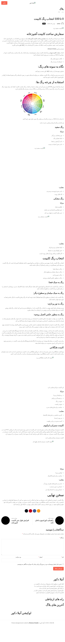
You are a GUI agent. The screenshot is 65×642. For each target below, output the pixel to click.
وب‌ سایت (18, 557)
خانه (63, 12)
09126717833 (52, 49)
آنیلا (48, 71)
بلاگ (59, 12)
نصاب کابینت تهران (54, 52)
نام (62, 557)
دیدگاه (61, 537)
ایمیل (40, 557)
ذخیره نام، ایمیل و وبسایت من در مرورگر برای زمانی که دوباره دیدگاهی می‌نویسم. (39, 564)
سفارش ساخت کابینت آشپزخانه (37, 38)
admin (58, 23)
